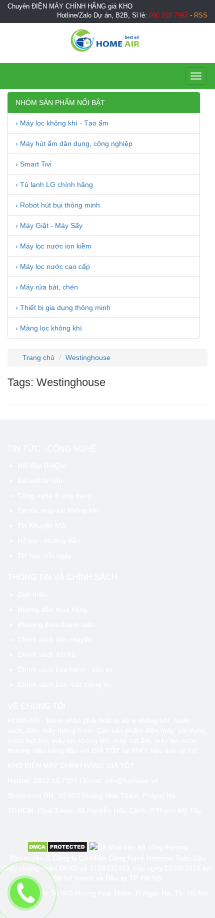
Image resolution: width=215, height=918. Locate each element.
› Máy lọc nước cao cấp (53, 266)
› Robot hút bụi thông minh (58, 205)
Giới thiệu (33, 594)
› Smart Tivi (34, 164)
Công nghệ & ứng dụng (55, 496)
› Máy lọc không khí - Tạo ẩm (62, 123)
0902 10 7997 (56, 780)
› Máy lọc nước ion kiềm (54, 246)
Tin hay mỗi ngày (45, 556)
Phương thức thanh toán (56, 624)
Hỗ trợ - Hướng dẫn (49, 540)
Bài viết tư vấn (40, 480)
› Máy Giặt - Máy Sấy (49, 226)
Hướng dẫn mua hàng (53, 610)
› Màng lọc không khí (49, 328)
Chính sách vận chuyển (55, 640)
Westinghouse (88, 358)
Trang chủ (37, 358)
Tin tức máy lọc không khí (58, 510)
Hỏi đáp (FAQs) (42, 466)
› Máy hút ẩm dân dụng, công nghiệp (74, 144)
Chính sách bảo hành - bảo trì (65, 670)
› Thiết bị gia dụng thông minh (63, 308)
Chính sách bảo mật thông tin (64, 684)
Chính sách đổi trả (47, 654)
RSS (201, 15)
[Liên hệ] (25, 893)
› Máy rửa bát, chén (47, 287)
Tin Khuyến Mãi (42, 526)
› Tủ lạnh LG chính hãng (54, 184)
